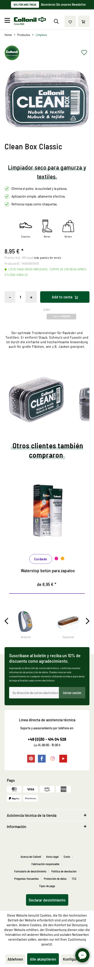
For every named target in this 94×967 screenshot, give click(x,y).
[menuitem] (9, 21)
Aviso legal (52, 856)
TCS (74, 878)
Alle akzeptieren (43, 959)
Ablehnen (15, 959)
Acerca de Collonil (31, 856)
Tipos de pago (47, 886)
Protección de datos (55, 878)
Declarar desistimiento (47, 899)
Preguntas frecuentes (26, 878)
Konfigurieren (74, 959)
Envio (67, 856)
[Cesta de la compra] (83, 21)
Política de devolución (63, 871)
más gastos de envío (47, 257)
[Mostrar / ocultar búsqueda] (56, 21)
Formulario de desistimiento (30, 871)
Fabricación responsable (45, 864)
